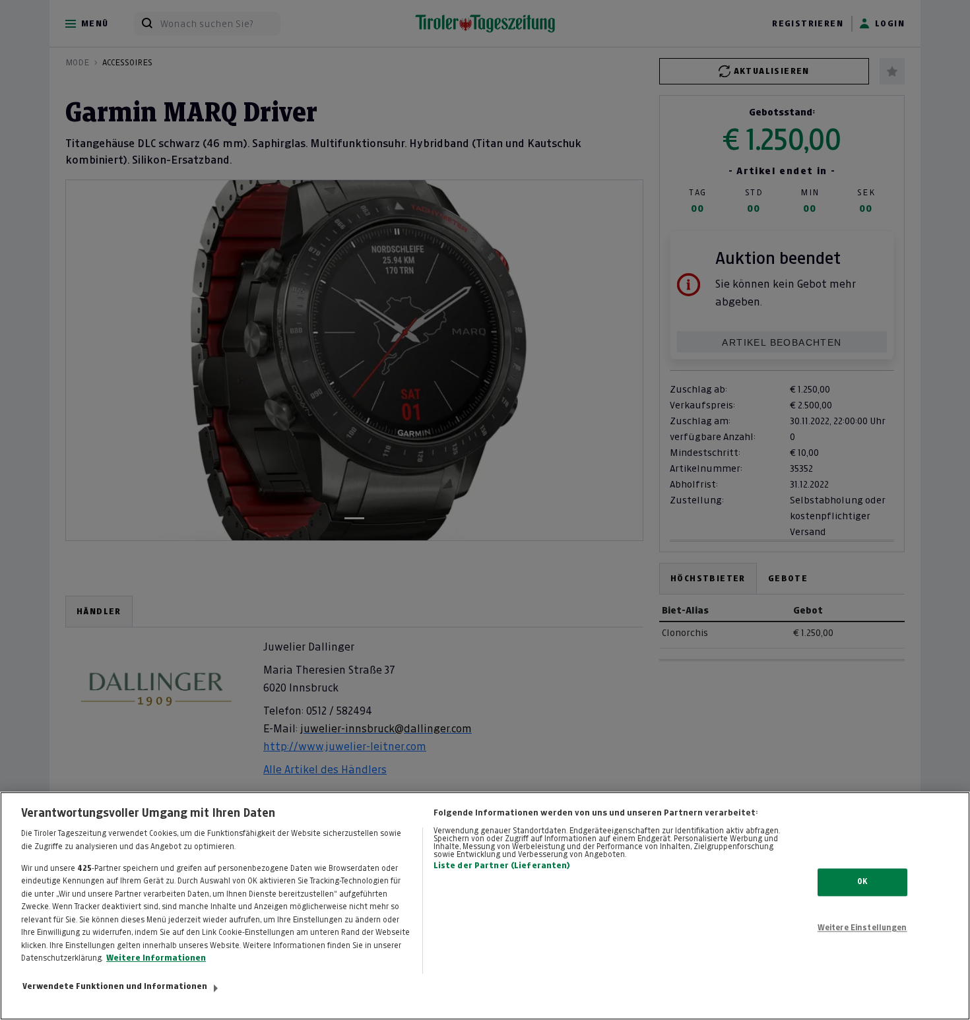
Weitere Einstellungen (862, 928)
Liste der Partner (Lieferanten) (502, 866)
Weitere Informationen (156, 958)
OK (862, 881)
